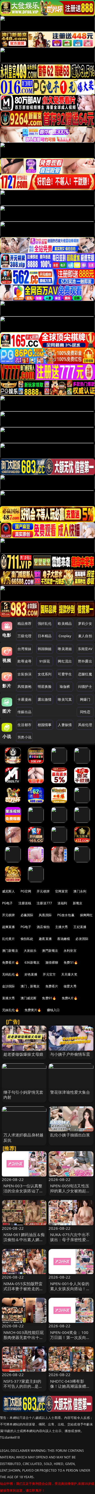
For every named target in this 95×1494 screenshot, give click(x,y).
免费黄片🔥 (33, 1010)
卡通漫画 (24, 699)
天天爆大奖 (69, 974)
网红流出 (65, 661)
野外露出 (85, 661)
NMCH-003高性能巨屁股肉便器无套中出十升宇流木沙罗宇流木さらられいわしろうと (23, 1340)
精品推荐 (24, 623)
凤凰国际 (45, 915)
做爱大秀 (70, 986)
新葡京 (77, 903)
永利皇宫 (70, 950)
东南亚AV (85, 648)
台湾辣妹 (24, 648)
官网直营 (61, 891)
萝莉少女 (85, 623)
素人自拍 (85, 635)
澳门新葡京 (10, 950)
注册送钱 (24, 903)
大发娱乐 (30, 950)
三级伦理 (24, 635)
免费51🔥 (71, 962)
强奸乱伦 (45, 623)
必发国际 (81, 938)
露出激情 (45, 699)
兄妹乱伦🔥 (10, 1010)
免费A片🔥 (70, 998)
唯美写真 (65, 699)
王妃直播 (79, 927)
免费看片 (51, 986)
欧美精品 (65, 623)
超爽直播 (8, 927)
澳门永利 (79, 891)
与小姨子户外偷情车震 (70, 1054)
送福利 (62, 903)
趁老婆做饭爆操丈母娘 (23, 1054)
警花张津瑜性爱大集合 (70, 1092)
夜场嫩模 (63, 938)
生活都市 (24, 724)
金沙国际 (8, 986)
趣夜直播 (45, 938)
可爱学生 (65, 674)
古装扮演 (24, 674)
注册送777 (44, 903)
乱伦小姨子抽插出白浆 (70, 1134)
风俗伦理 (85, 724)
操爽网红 (86, 915)
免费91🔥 (49, 998)
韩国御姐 (45, 648)
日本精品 (45, 635)
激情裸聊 (51, 962)
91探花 (44, 661)
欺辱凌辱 (24, 661)
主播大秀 (61, 927)
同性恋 (85, 711)
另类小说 (24, 737)
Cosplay (65, 635)
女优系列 (45, 674)
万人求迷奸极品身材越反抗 (23, 1137)
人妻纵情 (65, 724)
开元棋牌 (43, 891)
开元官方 (49, 974)
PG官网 (26, 891)
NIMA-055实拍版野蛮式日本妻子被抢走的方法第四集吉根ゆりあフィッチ (23, 1291)
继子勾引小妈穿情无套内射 (23, 1094)
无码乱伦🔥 (10, 974)
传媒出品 (24, 711)
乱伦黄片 (8, 938)
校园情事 (45, 724)
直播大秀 (8, 998)
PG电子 (7, 903)
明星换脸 (45, 686)
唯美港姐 (65, 648)
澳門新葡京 (50, 950)
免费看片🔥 (10, 962)
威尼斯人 (8, 891)
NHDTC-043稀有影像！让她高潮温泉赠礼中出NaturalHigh (70, 1386)
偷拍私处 (27, 938)
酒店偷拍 (43, 927)
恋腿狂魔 (85, 674)
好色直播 (31, 974)
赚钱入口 (53, 1010)
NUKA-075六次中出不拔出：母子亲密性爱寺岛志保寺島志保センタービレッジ (70, 1242)
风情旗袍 (24, 686)
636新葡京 (32, 962)
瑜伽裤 (65, 686)
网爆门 (85, 699)
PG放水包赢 (65, 915)
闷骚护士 (85, 686)
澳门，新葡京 (30, 986)
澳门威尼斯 (29, 998)
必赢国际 (27, 915)
